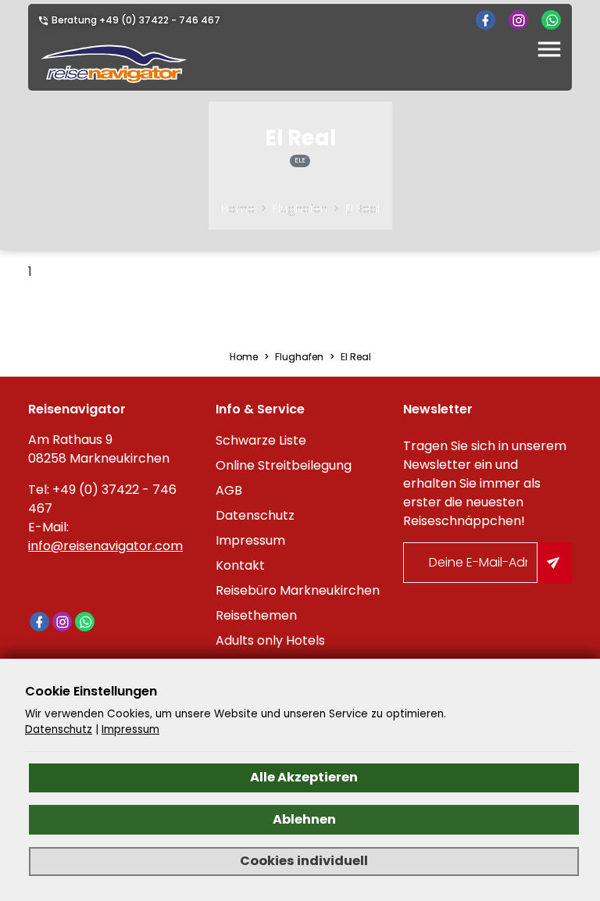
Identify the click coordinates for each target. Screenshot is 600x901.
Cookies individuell (304, 861)
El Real (362, 208)
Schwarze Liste (261, 440)
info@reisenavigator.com (105, 546)
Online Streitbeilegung (284, 465)
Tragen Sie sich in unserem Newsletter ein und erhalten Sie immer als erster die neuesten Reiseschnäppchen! (484, 483)
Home (238, 208)
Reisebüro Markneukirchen (298, 590)
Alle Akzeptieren (304, 777)
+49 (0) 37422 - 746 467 (159, 20)
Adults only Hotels (270, 640)
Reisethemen (256, 615)
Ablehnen (304, 819)
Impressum (250, 540)
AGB (229, 490)
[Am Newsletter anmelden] (555, 562)
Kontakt (240, 565)
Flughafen (300, 208)
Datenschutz (255, 515)
